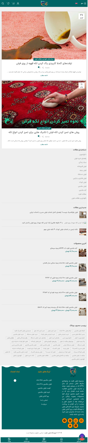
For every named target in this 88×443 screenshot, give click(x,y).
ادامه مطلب (44, 75)
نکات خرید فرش (29, 356)
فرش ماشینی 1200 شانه (44, 384)
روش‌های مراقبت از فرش (66, 341)
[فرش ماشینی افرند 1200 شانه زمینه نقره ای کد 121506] (82, 297)
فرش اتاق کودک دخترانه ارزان (20, 341)
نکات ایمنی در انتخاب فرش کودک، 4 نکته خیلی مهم (61, 229)
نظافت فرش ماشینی (42, 356)
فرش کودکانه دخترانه (18, 348)
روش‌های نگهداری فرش (50, 341)
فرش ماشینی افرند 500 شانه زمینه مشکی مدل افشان (60, 263)
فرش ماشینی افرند (45, 345)
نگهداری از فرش (17, 356)
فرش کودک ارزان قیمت (33, 348)
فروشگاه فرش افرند (50, 433)
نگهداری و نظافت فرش (41, 59)
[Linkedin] (75, 425)
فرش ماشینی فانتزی (30, 345)
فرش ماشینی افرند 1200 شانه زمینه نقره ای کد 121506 (60, 292)
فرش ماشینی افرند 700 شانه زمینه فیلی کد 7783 (61, 278)
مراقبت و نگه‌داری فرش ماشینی (60, 356)
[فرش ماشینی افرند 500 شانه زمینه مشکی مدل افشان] (82, 267)
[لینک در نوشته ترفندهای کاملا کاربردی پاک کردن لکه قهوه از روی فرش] (44, 35)
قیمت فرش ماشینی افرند (20, 352)
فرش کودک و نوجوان (64, 352)
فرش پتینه (83, 170)
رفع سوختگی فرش (22, 338)
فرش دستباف (82, 174)
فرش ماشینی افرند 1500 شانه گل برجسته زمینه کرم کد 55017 (57, 307)
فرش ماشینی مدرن (17, 345)
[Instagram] (81, 420)
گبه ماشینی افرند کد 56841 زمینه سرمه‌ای (63, 248)
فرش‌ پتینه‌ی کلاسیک (36, 352)
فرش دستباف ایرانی (68, 345)
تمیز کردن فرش (52, 331)
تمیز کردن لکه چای (39, 331)
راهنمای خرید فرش (80, 158)
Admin (47, 137)
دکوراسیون (82, 154)
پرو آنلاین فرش (44, 396)
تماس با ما (44, 400)
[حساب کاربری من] (18, 3)
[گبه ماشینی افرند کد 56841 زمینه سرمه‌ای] (82, 252)
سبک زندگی (50, 59)
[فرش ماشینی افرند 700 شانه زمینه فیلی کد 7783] (82, 282)
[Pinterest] (64, 420)
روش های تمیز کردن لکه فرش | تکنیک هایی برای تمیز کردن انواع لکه (44, 132)
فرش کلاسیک (56, 348)
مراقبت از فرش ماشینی (78, 356)
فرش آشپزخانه (81, 166)
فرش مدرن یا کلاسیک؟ (78, 348)
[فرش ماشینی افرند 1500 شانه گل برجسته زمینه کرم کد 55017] (82, 311)
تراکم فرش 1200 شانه (65, 331)
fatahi (47, 68)
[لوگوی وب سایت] (44, 3)
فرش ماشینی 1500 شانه (44, 380)
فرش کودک (82, 182)
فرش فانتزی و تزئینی (79, 178)
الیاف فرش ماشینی (79, 331)
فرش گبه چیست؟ (50, 352)
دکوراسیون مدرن (67, 338)
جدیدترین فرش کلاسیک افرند (22, 331)
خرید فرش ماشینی (18, 334)
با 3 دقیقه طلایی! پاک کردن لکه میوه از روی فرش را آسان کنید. (42, 223)
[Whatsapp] (75, 420)
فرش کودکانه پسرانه (79, 352)
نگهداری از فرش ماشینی (78, 359)
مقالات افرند (82, 194)
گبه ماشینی (82, 190)
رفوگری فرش (10, 338)
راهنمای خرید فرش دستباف (38, 338)
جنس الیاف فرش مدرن (78, 334)
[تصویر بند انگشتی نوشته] (82, 214)
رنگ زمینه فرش (80, 341)
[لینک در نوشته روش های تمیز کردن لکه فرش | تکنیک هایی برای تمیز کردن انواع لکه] (44, 104)
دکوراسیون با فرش (80, 338)
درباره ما (44, 404)
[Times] (70, 425)
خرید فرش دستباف (32, 334)
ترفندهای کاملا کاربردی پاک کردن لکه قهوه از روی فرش (44, 63)
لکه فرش (7, 352)
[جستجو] (3, 3)
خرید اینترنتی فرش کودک (48, 334)
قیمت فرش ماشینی (44, 388)
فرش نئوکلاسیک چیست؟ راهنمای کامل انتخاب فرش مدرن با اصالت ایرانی (54, 212)
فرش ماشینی (82, 186)
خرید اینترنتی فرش (63, 334)
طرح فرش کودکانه (36, 341)
